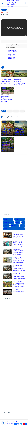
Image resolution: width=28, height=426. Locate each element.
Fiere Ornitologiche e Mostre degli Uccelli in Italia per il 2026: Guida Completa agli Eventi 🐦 (19, 260)
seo (21, 225)
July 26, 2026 (17, 273)
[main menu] (2, 3)
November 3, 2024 (18, 265)
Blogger (5, 219)
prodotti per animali (11, 58)
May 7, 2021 (17, 289)
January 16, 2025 (18, 281)
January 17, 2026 (18, 257)
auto (23, 222)
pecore (22, 110)
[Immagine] (7, 235)
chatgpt (5, 225)
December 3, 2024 (18, 249)
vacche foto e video (11, 54)
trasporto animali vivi (12, 50)
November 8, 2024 (18, 233)
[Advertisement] (14, 170)
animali (4, 9)
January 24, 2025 (18, 241)
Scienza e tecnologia (8, 222)
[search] (26, 3)
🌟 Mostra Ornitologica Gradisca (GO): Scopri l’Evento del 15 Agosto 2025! (18, 285)
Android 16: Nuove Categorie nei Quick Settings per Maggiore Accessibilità (18, 244)
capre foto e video (11, 55)
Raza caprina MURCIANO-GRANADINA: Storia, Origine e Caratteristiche (20, 82)
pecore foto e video (11, 57)
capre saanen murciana (18, 291)
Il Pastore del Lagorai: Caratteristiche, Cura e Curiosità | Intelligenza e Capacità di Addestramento (19, 276)
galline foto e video (11, 53)
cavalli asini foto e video (12, 51)
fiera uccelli (13, 225)
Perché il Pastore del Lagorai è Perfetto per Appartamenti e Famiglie (19, 268)
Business (17, 219)
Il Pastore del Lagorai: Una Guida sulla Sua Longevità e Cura (18, 252)
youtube (5, 228)
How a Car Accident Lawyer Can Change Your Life (18, 236)
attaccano (16, 110)
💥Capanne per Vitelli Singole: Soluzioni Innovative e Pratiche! (6, 81)
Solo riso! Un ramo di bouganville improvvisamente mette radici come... (7, 99)
